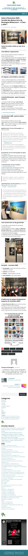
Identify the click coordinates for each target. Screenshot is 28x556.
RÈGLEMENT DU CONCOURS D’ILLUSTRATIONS (11, 496)
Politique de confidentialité (7, 492)
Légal (2, 410)
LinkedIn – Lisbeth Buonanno (9, 186)
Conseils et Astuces (5, 406)
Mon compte (4, 482)
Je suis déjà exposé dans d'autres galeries (11, 465)
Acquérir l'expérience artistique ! (9, 445)
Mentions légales (5, 480)
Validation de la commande (8, 509)
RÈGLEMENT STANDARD (6, 499)
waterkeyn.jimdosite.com (9, 166)
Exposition (3, 407)
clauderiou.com (6, 154)
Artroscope (3, 401)
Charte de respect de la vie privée (9, 451)
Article (6, 348)
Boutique (3, 448)
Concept (3, 403)
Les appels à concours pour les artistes (11, 471)
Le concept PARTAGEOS (7, 469)
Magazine (4, 354)
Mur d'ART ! (4, 483)
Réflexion (3, 413)
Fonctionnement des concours (8, 459)
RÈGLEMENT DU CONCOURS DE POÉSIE (10, 497)
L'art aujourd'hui (17, 351)
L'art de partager (6, 351)
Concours (3, 404)
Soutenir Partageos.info (7, 503)
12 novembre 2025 (6, 27)
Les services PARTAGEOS (7, 478)
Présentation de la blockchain (8, 494)
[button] (24, 14)
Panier (2, 487)
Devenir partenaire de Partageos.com (10, 455)
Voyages (3, 415)
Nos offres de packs (6, 486)
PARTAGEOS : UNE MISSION (7, 489)
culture (13, 348)
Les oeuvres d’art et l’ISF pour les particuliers (12, 476)
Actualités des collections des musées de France (13, 446)
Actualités (3, 400)
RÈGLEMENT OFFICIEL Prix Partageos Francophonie (12, 438)
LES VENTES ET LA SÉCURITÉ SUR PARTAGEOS (11, 479)
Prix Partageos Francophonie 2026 (10, 417)
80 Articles (17, 367)
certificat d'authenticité (7, 449)
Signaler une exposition (7, 502)
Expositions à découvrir (7, 458)
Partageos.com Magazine (7, 490)
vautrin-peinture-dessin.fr (9, 112)
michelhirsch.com (8, 143)
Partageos (14, 27)
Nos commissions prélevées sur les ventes (11, 485)
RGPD (2, 500)
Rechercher (22, 394)
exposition (19, 348)
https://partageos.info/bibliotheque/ (10, 463)
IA (1, 409)
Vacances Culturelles (6, 507)
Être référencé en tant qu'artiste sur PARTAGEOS (13, 456)
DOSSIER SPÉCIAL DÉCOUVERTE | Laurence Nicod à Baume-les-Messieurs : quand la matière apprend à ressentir (13, 429)
